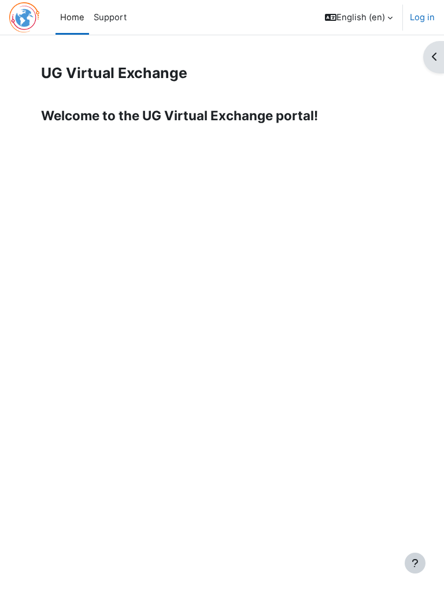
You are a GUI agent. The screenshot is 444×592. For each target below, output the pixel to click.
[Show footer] (415, 563)
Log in (422, 17)
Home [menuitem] (72, 17)
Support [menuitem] (110, 17)
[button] (358, 17)
